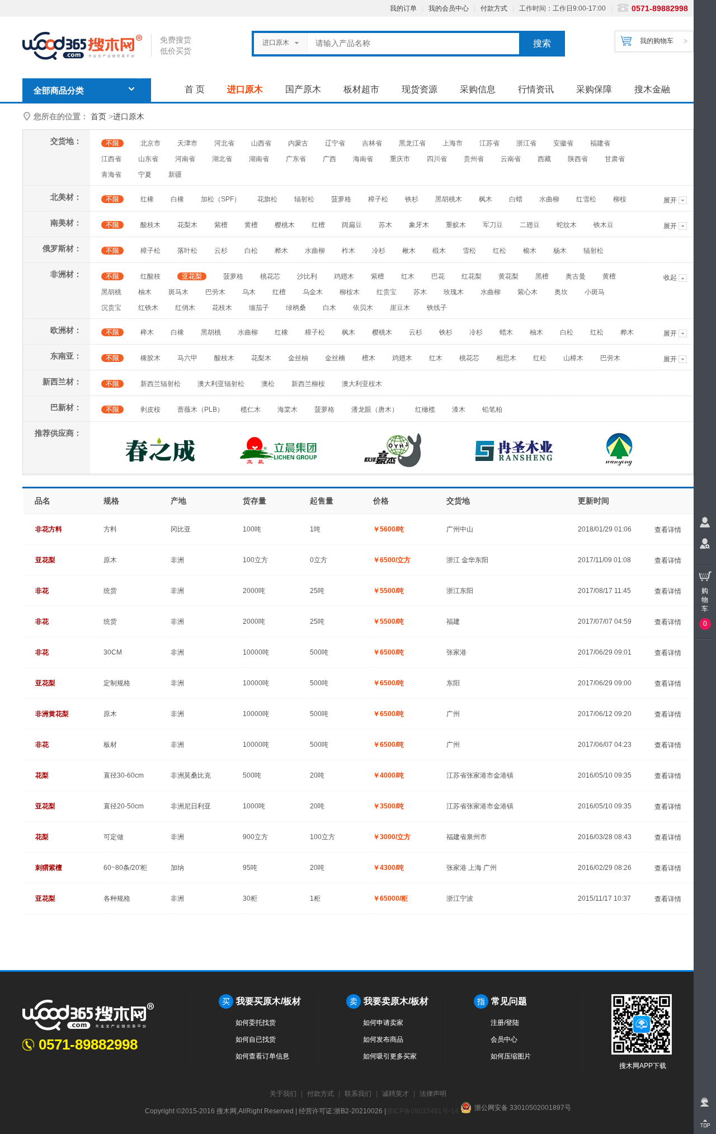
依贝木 (363, 308)
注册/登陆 (505, 1023)
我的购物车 (656, 41)
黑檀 (542, 276)
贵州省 (474, 159)
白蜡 (515, 199)
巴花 (438, 276)
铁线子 (437, 308)
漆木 (458, 409)
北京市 (150, 143)
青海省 (111, 174)
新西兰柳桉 (308, 384)
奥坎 (561, 292)
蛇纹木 (567, 225)
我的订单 (403, 8)
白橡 (177, 199)
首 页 (195, 89)
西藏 (544, 159)
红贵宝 (386, 292)
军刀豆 (493, 225)
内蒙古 (298, 143)
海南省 (363, 159)
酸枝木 (150, 225)
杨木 (560, 251)
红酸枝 (150, 276)
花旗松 (267, 199)
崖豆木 (400, 308)
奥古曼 (576, 276)
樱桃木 (285, 225)
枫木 (485, 199)
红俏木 (185, 308)
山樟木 (573, 358)
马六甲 (187, 358)
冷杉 (378, 251)
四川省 (437, 159)
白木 (329, 308)
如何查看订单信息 (262, 1056)
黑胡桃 (111, 292)
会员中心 (504, 1039)
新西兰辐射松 (160, 384)
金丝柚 (298, 358)
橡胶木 (150, 358)
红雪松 (586, 199)
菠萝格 (341, 199)
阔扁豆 (352, 225)
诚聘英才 (395, 1094)
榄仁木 (251, 409)
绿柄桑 (296, 308)
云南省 (511, 159)
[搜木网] (86, 46)
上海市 (452, 143)
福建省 (600, 143)
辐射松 (304, 199)
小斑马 (595, 292)
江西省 (111, 159)
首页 (98, 116)
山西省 (261, 143)
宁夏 (145, 174)
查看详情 (667, 530)
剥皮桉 (150, 409)
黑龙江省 (412, 143)
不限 (112, 143)
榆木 (529, 251)
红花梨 (471, 276)
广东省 (296, 159)
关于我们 (283, 1094)
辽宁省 (335, 143)
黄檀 (251, 225)
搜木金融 (652, 89)
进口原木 (245, 89)
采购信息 (478, 89)
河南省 (185, 159)
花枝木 (222, 308)
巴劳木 (215, 292)
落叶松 (187, 251)
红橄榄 (425, 409)
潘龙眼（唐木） (374, 409)
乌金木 (313, 292)
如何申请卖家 (383, 1023)
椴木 (439, 251)
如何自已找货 (255, 1039)
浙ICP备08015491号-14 (422, 1111)
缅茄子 (259, 308)
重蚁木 (456, 225)
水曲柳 (549, 199)
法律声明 (433, 1094)
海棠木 (287, 409)
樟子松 (378, 199)
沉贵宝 (111, 308)
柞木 (348, 251)
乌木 (249, 292)
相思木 (506, 358)
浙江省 (526, 143)
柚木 (145, 292)
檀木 (368, 358)
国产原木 (303, 89)
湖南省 (259, 159)
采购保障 (594, 89)
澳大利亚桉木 (362, 384)
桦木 (281, 251)
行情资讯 (536, 89)
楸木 (409, 251)
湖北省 (222, 159)
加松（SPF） (221, 199)
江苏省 (489, 143)
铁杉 (411, 199)
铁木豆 (603, 225)
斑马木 (178, 292)
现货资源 (419, 89)
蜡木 (506, 332)
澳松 (268, 384)
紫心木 (527, 292)
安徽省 (563, 143)
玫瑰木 (454, 292)
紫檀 (221, 225)
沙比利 (307, 276)
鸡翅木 (344, 276)
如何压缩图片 (511, 1056)
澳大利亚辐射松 (220, 384)
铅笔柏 (492, 409)
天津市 (187, 143)
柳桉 (619, 199)
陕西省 (578, 159)
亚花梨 (192, 276)
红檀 (318, 225)
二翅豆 (530, 225)
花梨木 (187, 225)
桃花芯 (270, 276)
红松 (499, 251)
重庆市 (400, 159)
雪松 (469, 251)
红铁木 (148, 308)
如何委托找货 (255, 1023)
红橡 (147, 199)
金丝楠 (335, 358)
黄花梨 (508, 276)
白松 (251, 251)
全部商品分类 (59, 90)
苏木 (385, 225)
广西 (329, 159)
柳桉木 (350, 292)
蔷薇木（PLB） (200, 409)
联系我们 (358, 1094)
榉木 (147, 332)
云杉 (221, 251)
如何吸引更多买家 (390, 1056)
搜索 (542, 43)
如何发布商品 (383, 1039)
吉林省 (372, 143)
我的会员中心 (448, 8)
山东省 (148, 159)
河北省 (224, 143)
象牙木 (419, 225)
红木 (407, 276)
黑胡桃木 (448, 199)
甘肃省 (615, 159)
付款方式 (494, 8)
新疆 (175, 174)
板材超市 (361, 89)
